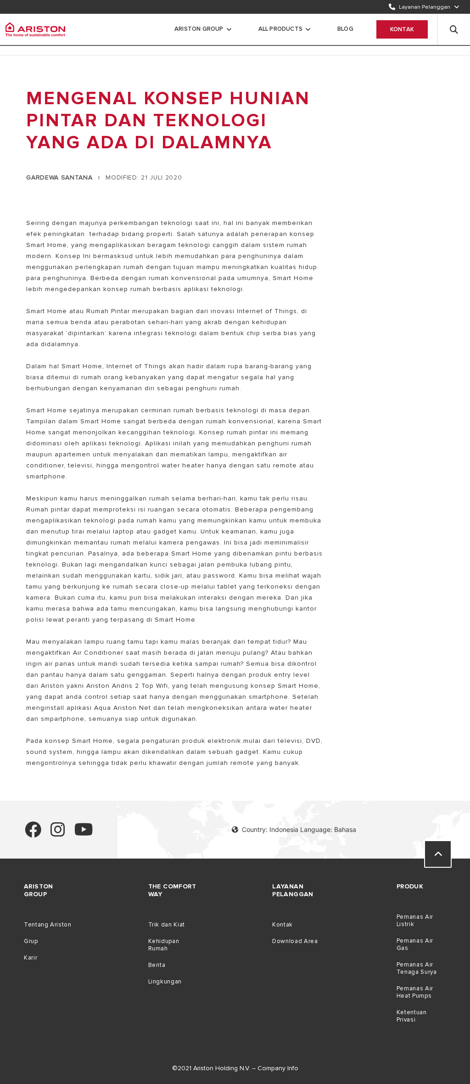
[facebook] (33, 833)
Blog (345, 29)
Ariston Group (199, 29)
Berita (157, 965)
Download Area (295, 941)
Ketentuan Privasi (412, 1016)
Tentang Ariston (47, 924)
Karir (30, 957)
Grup (31, 941)
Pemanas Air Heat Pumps (415, 992)
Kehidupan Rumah (163, 945)
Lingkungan (165, 981)
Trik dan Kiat (166, 924)
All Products (280, 29)
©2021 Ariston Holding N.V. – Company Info (235, 1068)
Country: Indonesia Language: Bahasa (299, 829)
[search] (454, 29)
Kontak (402, 29)
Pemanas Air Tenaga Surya (417, 968)
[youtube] (83, 833)
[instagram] (57, 833)
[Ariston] (35, 29)
